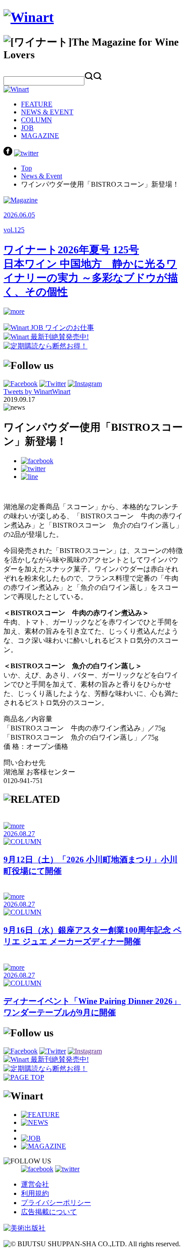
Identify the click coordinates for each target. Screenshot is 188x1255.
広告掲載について (49, 1212)
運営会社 (35, 1184)
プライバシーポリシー (56, 1202)
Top (26, 168)
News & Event (41, 176)
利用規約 (35, 1193)
